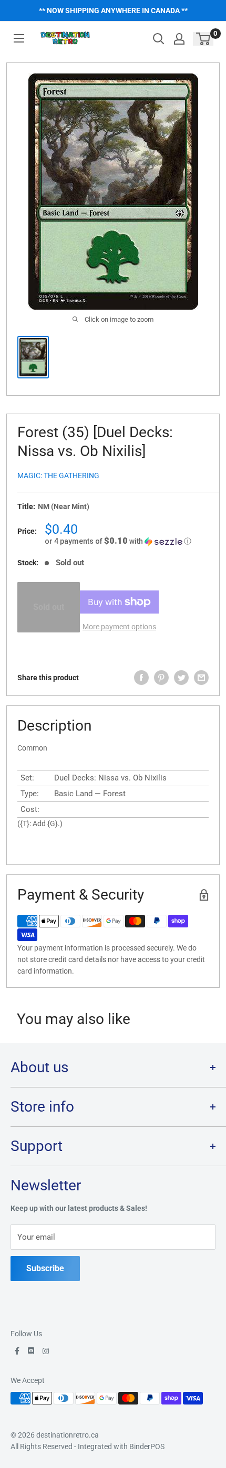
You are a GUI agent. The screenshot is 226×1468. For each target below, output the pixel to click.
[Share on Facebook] (141, 677)
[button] (127, 541)
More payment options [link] (119, 626)
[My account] (179, 39)
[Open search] (159, 39)
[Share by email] (201, 677)
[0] (203, 39)
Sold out (48, 607)
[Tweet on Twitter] (181, 677)
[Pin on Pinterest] (161, 677)
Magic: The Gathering (58, 475)
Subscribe (45, 1268)
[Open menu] (19, 38)
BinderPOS (147, 1446)
